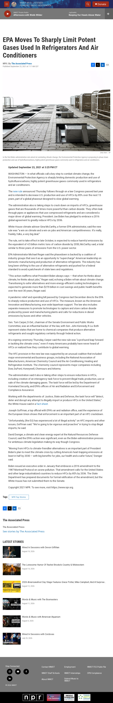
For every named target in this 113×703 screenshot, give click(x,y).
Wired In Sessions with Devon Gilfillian (40, 547)
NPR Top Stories (19, 497)
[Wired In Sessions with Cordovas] (12, 639)
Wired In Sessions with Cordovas (38, 634)
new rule (17, 191)
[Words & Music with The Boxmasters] (12, 604)
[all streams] (109, 13)
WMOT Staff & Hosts (51, 673)
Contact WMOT (48, 667)
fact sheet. (42, 403)
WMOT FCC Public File (96, 667)
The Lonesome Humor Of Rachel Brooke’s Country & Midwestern (53, 564)
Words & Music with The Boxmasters (40, 599)
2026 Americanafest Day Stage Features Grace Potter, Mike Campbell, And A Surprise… (64, 582)
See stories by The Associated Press (24, 531)
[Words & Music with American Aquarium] (12, 621)
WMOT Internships (72, 673)
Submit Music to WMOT (71, 680)
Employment (70, 667)
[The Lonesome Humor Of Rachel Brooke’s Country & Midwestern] (12, 569)
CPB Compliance (94, 673)
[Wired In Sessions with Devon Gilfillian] (12, 552)
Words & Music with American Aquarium (41, 617)
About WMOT (47, 679)
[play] (7, 13)
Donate (102, 4)
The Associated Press (21, 63)
